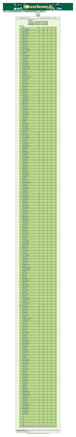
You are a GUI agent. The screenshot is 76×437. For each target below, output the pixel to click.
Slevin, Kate (24, 353)
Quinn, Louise (25, 308)
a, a (23, 415)
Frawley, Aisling (25, 56)
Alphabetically (27, 426)
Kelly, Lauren (24, 107)
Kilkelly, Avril (24, 288)
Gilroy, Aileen (24, 151)
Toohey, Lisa (24, 330)
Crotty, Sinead (25, 364)
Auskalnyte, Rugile (26, 342)
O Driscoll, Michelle (26, 394)
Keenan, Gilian (25, 390)
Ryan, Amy (24, 72)
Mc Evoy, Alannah (25, 48)
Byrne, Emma (24, 85)
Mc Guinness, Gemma (26, 76)
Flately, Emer (24, 388)
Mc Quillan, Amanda (26, 319)
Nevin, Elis (24, 329)
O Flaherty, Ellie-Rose (26, 268)
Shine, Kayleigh (25, 172)
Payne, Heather (25, 103)
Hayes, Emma (24, 126)
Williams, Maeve (25, 398)
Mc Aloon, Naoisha (26, 73)
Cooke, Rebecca (25, 223)
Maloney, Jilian (25, 205)
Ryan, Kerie (24, 301)
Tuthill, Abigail (25, 174)
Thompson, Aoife (25, 130)
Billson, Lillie (24, 150)
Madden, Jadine (25, 83)
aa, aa (23, 421)
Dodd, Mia (24, 121)
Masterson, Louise (25, 181)
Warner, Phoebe (25, 158)
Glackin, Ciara (25, 278)
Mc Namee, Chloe (25, 392)
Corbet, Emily (24, 117)
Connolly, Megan (25, 198)
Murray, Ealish (25, 378)
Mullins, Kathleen (25, 34)
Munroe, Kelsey (25, 237)
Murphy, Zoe (24, 104)
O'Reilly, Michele (25, 227)
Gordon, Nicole (25, 258)
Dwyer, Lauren (25, 93)
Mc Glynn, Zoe (25, 236)
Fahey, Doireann (25, 82)
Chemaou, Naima (25, 250)
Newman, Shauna (25, 78)
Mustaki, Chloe (25, 90)
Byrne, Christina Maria (26, 49)
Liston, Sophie (25, 127)
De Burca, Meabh (25, 138)
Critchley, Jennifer (25, 96)
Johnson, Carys (25, 241)
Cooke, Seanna (25, 313)
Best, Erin (24, 271)
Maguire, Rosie (25, 371)
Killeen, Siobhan (25, 217)
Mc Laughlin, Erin (25, 350)
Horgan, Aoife (25, 260)
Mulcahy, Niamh (25, 147)
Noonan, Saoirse (25, 195)
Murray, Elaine (25, 154)
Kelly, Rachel (24, 210)
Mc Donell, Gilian (25, 244)
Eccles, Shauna (25, 124)
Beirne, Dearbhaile (25, 30)
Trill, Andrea (24, 189)
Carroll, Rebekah (25, 113)
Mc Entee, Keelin (25, 128)
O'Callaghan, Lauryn (26, 109)
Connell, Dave (25, 402)
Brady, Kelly (24, 59)
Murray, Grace (25, 305)
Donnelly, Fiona (25, 42)
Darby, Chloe (24, 385)
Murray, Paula (24, 265)
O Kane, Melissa (25, 186)
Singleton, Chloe (25, 102)
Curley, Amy (24, 384)
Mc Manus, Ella (25, 408)
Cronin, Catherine (25, 254)
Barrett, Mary (24, 120)
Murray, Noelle (25, 31)
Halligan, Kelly (25, 161)
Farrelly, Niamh (25, 309)
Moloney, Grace (25, 339)
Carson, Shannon (25, 51)
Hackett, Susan (25, 133)
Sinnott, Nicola (25, 340)
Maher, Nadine (25, 155)
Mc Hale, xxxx (24, 292)
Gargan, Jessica (25, 79)
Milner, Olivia (24, 185)
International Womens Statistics (30, 11)
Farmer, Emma (25, 325)
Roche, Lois (24, 222)
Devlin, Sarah (24, 387)
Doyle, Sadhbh (25, 196)
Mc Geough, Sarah (25, 264)
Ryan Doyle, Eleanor (26, 55)
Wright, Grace (25, 202)
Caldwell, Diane (25, 97)
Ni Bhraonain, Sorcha (26, 267)
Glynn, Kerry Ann (25, 374)
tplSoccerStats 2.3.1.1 (36, 433)
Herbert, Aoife (25, 38)
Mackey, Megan (25, 200)
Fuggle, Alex (24, 257)
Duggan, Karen (25, 65)
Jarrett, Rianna (25, 44)
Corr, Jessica (24, 253)
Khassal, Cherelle (25, 243)
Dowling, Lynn (25, 347)
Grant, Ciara (24, 209)
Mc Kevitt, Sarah (25, 377)
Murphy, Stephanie (25, 157)
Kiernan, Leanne (25, 212)
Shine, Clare (24, 131)
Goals (47, 27)
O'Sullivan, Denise (25, 220)
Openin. (39, 27)
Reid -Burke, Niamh (26, 145)
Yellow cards (49, 426)
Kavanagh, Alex (25, 315)
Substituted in (41, 426)
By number (21, 426)
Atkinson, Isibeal (25, 206)
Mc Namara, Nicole (25, 294)
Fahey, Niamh (24, 216)
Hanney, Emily (25, 281)
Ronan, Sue (31, 24)
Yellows (51, 27)
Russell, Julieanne (25, 137)
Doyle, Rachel (25, 110)
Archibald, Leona (25, 86)
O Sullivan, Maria (25, 380)
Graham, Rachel (25, 89)
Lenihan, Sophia (25, 405)
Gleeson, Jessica (25, 361)
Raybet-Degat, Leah (26, 270)
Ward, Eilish (24, 75)
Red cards (55, 426)
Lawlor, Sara (24, 370)
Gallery (41, 11)
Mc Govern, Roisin (25, 99)
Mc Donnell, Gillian (26, 68)
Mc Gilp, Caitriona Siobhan (27, 318)
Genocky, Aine (25, 367)
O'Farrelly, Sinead (25, 298)
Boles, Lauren (25, 272)
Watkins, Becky (25, 247)
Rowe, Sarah (24, 140)
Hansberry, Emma (25, 320)
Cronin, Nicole (25, 230)
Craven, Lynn (24, 37)
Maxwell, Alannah (25, 391)
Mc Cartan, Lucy (25, 134)
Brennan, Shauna (25, 343)
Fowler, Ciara (24, 233)
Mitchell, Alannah (25, 409)
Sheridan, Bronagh (26, 302)
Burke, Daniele (25, 229)
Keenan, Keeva (25, 92)
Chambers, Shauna (26, 240)
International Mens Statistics (15, 11)
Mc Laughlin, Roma (26, 66)
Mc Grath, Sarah (25, 337)
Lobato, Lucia (25, 322)
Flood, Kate (24, 366)
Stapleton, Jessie (25, 354)
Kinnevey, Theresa (25, 234)
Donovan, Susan (25, 106)
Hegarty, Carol (25, 284)
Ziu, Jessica (24, 357)
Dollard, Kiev (24, 373)
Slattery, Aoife (25, 52)
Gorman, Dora (25, 326)
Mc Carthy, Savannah (26, 306)
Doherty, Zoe (24, 54)
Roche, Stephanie (25, 28)
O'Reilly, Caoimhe (25, 395)
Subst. (43, 27)
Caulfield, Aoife (25, 401)
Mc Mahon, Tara (25, 246)
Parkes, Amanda (25, 35)
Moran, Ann (24, 295)
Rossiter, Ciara (25, 213)
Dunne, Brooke (25, 203)
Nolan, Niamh (24, 171)
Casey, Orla (24, 80)
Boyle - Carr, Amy (25, 363)
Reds (55, 27)
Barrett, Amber (25, 116)
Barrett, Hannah (25, 162)
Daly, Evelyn (24, 69)
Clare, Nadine (24, 251)
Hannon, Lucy (25, 282)
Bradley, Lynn (25, 312)
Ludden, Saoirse (25, 289)
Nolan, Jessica (25, 199)
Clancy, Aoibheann (26, 360)
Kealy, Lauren (24, 168)
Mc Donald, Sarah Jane (26, 182)
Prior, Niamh (24, 316)
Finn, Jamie (24, 193)
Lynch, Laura (24, 291)
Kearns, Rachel (25, 61)
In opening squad (34, 426)
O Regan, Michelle (25, 188)
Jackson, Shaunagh (26, 404)
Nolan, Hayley (25, 100)
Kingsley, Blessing (25, 261)
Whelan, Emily (25, 356)
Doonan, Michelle (25, 123)
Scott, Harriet (24, 414)
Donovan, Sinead (25, 32)
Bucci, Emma (24, 248)
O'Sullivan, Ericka (25, 299)
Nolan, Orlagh (25, 226)
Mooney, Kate (24, 224)
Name (23, 27)
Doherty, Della (25, 344)
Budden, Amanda (25, 175)
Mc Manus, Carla (25, 58)
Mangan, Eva (24, 179)
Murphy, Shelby (25, 219)
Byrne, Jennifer (25, 333)
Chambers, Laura (25, 165)
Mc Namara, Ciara (25, 62)
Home (5, 11)
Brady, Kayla (24, 274)
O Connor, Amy (25, 141)
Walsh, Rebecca (25, 144)
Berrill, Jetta (24, 164)
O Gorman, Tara (25, 296)
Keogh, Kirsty (25, 178)
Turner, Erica (24, 148)
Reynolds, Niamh (25, 45)
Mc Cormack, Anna (26, 152)
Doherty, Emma (25, 346)
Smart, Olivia (24, 397)
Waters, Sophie (25, 41)
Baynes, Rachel (25, 323)
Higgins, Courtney (25, 285)
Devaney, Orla (25, 176)
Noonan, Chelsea (25, 412)
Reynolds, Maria (25, 114)
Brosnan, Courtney (26, 332)
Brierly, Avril (24, 275)
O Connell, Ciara (25, 192)
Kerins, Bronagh (25, 368)
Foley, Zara (24, 336)
